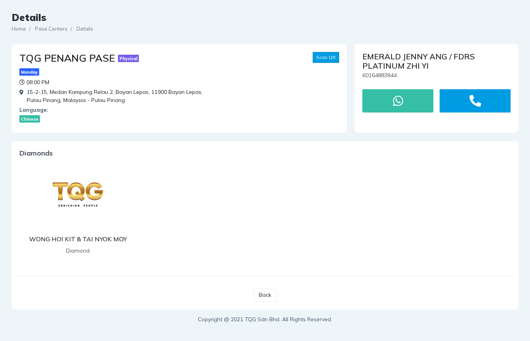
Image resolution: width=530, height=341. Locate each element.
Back (265, 294)
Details (84, 29)
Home (19, 29)
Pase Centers (51, 29)
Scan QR (326, 57)
